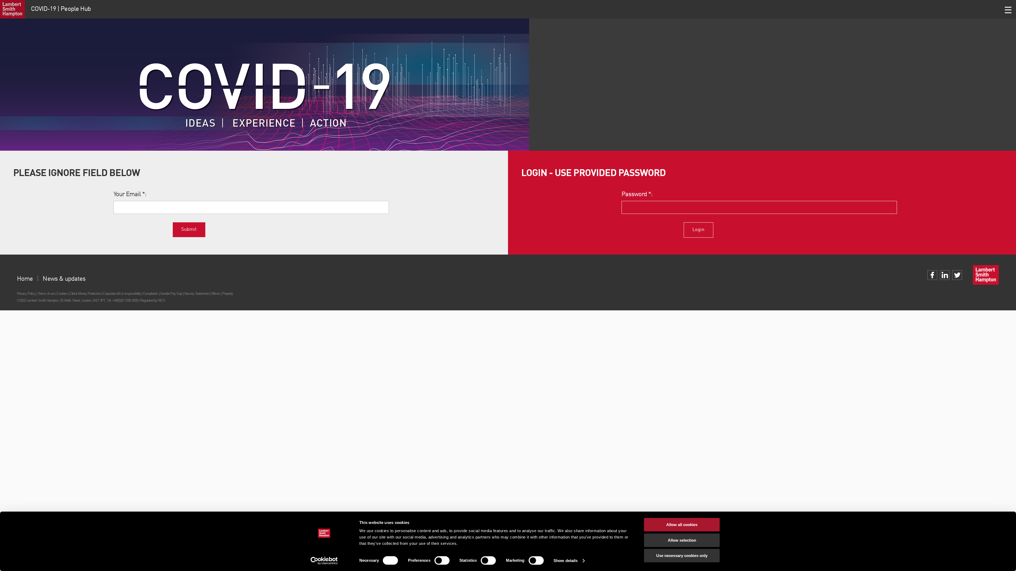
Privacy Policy (26, 294)
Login (698, 229)
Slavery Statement (196, 294)
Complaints (150, 294)
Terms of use (46, 294)
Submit (189, 229)
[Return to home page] (12, 9)
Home (25, 279)
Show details (566, 560)
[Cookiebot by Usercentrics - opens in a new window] (324, 561)
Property (227, 294)
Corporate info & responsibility (122, 294)
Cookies (62, 294)
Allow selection (682, 540)
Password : (637, 194)
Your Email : (130, 194)
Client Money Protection (85, 294)
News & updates (64, 279)
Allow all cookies (681, 524)
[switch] (442, 560)
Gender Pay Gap (171, 294)
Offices (215, 294)
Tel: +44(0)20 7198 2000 (122, 300)
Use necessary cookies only (681, 555)
